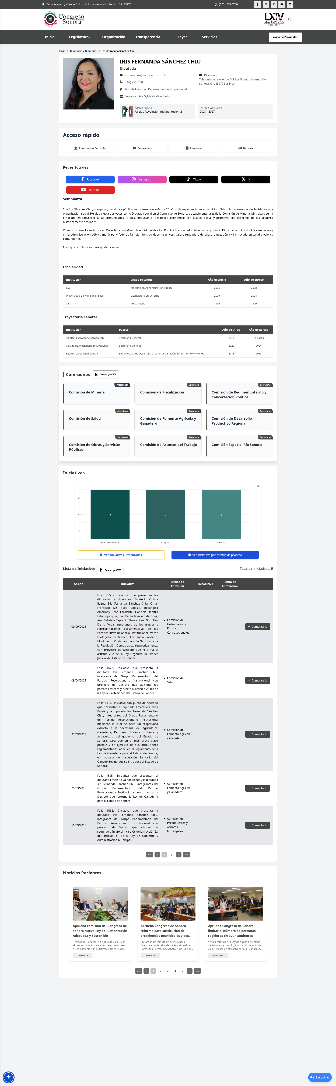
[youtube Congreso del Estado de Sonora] (282, 4)
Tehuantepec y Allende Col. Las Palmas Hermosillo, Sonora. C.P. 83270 (88, 4)
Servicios (209, 36)
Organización (113, 36)
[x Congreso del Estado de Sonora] (266, 4)
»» (186, 854)
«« (149, 854)
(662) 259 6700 (228, 4)
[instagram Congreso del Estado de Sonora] (274, 4)
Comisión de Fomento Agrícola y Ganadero (179, 734)
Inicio (49, 36)
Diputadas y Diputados (83, 51)
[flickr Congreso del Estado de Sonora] (290, 4)
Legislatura (79, 36)
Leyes (182, 36)
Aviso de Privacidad (285, 37)
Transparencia (147, 36)
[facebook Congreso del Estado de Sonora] (257, 4)
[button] (9, 1077)
